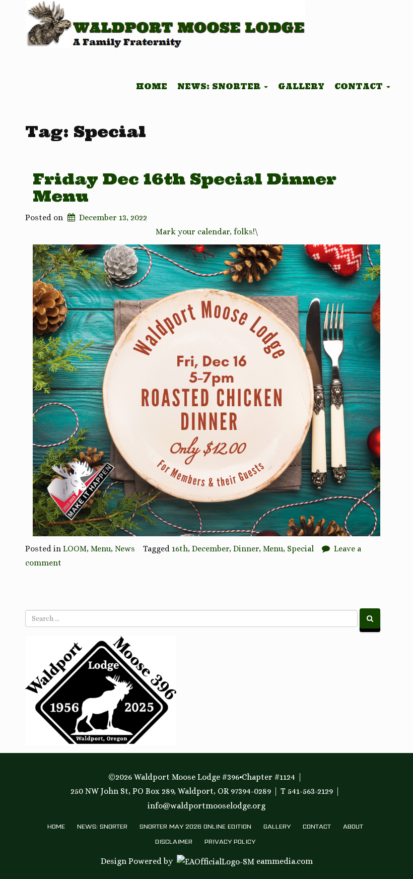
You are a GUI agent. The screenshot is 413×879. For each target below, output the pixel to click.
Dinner (246, 548)
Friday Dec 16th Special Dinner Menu (184, 187)
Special (300, 548)
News (125, 548)
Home (151, 86)
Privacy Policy (229, 841)
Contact (359, 86)
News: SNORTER (220, 86)
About (353, 826)
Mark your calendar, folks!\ (207, 231)
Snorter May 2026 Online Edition (195, 826)
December (210, 548)
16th (180, 548)
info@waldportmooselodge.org (206, 805)
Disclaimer (173, 841)
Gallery (301, 86)
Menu (101, 548)
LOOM (75, 548)
